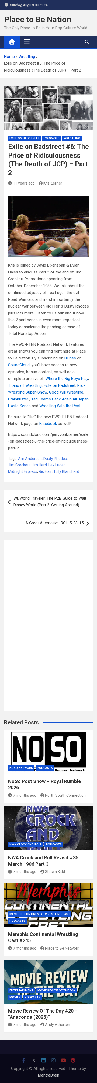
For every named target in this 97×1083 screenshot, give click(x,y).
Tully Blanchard (66, 471)
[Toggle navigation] (27, 42)
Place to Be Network (62, 948)
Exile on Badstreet (24, 138)
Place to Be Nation (37, 19)
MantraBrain (48, 1075)
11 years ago (24, 183)
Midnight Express (22, 471)
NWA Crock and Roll (25, 844)
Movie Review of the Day (56, 990)
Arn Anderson (30, 458)
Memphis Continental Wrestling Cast (39, 914)
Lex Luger (56, 465)
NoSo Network (21, 768)
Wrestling (72, 138)
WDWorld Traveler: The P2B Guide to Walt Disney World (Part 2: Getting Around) (49, 502)
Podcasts (52, 138)
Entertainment (21, 990)
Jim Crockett (19, 465)
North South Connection (65, 795)
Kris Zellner (52, 183)
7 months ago (24, 795)
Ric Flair (45, 471)
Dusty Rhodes (55, 458)
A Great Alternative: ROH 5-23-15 (54, 522)
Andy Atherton (57, 1024)
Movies (14, 997)
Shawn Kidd (55, 872)
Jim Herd (39, 465)
